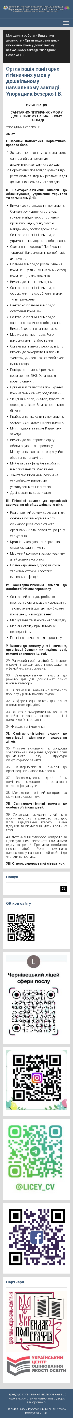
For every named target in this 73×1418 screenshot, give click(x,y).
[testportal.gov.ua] (36, 1367)
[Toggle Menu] (66, 23)
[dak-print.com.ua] (36, 1323)
